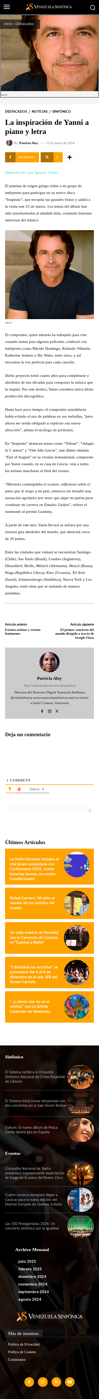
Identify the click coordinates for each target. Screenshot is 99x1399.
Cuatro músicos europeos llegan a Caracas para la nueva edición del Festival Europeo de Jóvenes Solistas (33, 1199)
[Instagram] (50, 710)
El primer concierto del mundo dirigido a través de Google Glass (74, 633)
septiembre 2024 (33, 1292)
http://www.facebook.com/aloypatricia (49, 685)
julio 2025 (27, 1261)
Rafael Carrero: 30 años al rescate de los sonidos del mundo (32, 903)
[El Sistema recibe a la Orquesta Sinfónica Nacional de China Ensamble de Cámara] (80, 1077)
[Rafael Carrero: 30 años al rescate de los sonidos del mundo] (76, 903)
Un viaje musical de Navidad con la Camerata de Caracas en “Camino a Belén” (34, 937)
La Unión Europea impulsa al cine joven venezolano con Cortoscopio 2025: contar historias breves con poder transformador (34, 869)
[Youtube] (70, 1382)
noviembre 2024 (32, 1284)
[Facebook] (42, 710)
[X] (57, 710)
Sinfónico (61, 111)
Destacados (24, 24)
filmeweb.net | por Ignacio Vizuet (31, 172)
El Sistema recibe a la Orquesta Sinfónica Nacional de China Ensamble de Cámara (35, 1077)
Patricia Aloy (28, 143)
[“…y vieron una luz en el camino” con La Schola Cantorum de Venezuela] (76, 1007)
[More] (69, 157)
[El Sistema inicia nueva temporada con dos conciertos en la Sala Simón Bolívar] (80, 1104)
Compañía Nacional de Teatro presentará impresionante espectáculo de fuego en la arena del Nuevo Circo (34, 1173)
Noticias (39, 111)
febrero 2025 (30, 1269)
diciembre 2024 (32, 1276)
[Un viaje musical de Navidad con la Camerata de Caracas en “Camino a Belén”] (76, 937)
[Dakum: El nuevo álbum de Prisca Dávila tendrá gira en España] (80, 1130)
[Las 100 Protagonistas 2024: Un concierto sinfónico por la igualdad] (80, 1226)
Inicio (8, 24)
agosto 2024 (29, 1299)
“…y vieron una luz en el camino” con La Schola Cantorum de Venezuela (30, 1007)
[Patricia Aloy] (10, 143)
